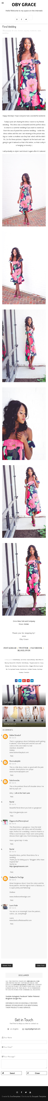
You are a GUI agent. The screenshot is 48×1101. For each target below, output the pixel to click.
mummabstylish (14, 761)
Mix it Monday (13, 666)
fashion (20, 31)
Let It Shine (23, 659)
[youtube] (30, 1092)
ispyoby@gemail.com (32, 1029)
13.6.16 (13, 738)
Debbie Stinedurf (15, 735)
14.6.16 (13, 783)
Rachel (11, 802)
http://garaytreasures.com (18, 866)
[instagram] (17, 19)
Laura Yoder (13, 905)
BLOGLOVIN (24, 650)
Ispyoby (26, 31)
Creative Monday (31, 659)
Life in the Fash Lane (22, 793)
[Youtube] (30, 17)
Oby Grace (24, 4)
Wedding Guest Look (10, 724)
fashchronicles (14, 780)
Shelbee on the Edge (16, 877)
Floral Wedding (8, 702)
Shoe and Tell (12, 663)
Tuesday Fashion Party (23, 666)
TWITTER (23, 647)
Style (39, 31)
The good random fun (34, 663)
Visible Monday (16, 659)
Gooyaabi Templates (39, 1096)
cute (15, 31)
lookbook (33, 31)
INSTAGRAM (10, 647)
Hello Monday (25, 663)
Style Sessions (23, 669)
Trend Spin (26, 672)
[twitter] (26, 19)
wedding (5, 33)
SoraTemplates (15, 1096)
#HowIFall (18, 663)
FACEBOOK (36, 647)
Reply (11, 756)
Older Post (41, 965)
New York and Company (26, 621)
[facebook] (21, 19)
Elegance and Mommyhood (18, 821)
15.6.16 (13, 908)
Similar (26, 624)
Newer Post (7, 965)
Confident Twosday (32, 669)
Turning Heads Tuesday (14, 669)
